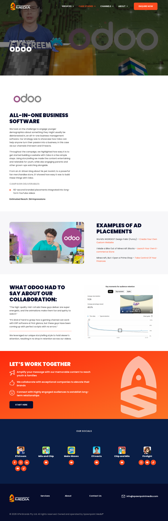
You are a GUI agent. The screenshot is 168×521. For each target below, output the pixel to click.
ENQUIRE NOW (146, 6)
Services (45, 495)
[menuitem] (67, 6)
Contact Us (95, 495)
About (68, 495)
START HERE (21, 404)
